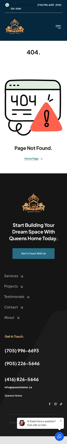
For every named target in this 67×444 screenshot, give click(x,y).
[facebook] (49, 404)
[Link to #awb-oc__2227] (58, 26)
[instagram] (55, 404)
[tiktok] (61, 404)
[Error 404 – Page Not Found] (33, 193)
